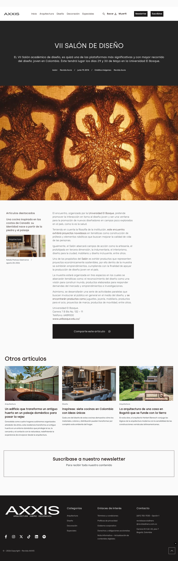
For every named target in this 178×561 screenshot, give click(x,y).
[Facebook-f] (7, 538)
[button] (109, 331)
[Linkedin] (38, 538)
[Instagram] (15, 538)
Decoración (73, 13)
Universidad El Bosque (101, 213)
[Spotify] (45, 538)
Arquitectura (47, 13)
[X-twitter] (22, 538)
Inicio (34, 13)
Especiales (88, 13)
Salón (85, 258)
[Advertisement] (159, 253)
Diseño (60, 13)
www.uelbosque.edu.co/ (66, 318)
